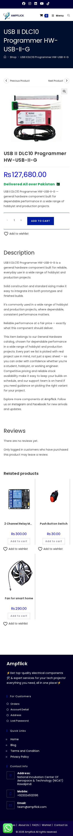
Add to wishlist (19, 234)
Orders (15, 704)
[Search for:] (67, 15)
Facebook (39, 404)
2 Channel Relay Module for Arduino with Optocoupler (18, 524)
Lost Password (20, 721)
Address (16, 715)
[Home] (5, 57)
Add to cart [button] (19, 541)
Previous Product (20, 80)
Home (15, 739)
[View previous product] (6, 80)
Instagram (19, 404)
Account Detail (20, 709)
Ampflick (50, 399)
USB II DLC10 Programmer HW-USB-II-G (44, 57)
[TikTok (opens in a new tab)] (48, 3)
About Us (23, 825)
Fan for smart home (19, 598)
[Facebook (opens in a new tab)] (24, 3)
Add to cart (40, 221)
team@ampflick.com (32, 807)
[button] (64, 91)
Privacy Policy (20, 757)
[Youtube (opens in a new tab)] (42, 3)
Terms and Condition (25, 751)
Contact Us (61, 825)
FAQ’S (35, 825)
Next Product (55, 80)
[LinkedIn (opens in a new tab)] (36, 3)
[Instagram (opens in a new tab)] (30, 3)
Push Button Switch (54, 524)
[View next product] (66, 80)
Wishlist (46, 825)
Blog (13, 745)
